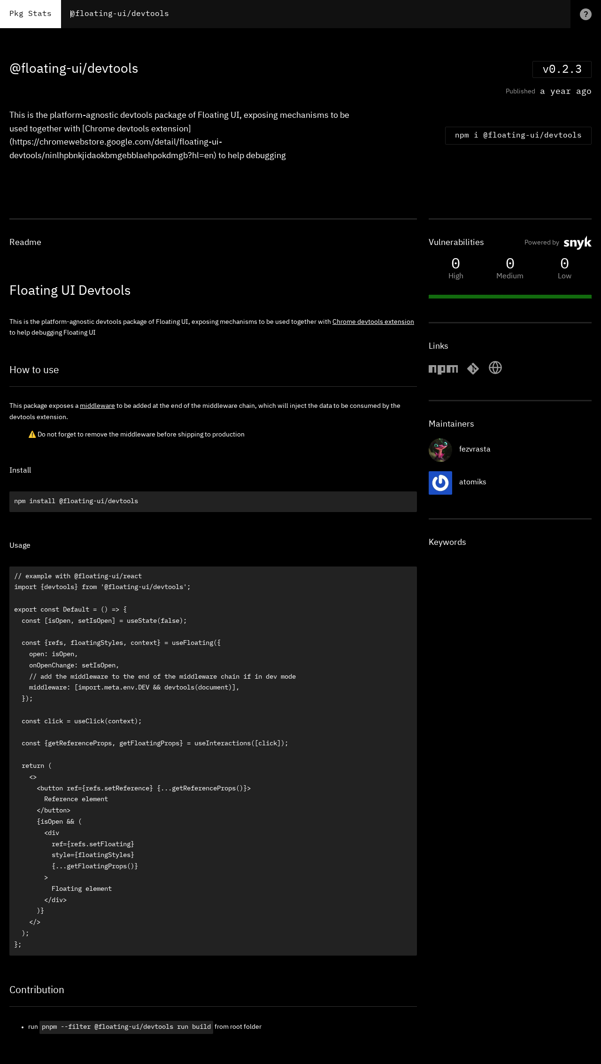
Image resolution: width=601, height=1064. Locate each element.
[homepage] (495, 373)
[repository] (473, 373)
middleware (97, 406)
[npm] (443, 373)
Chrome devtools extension (373, 322)
